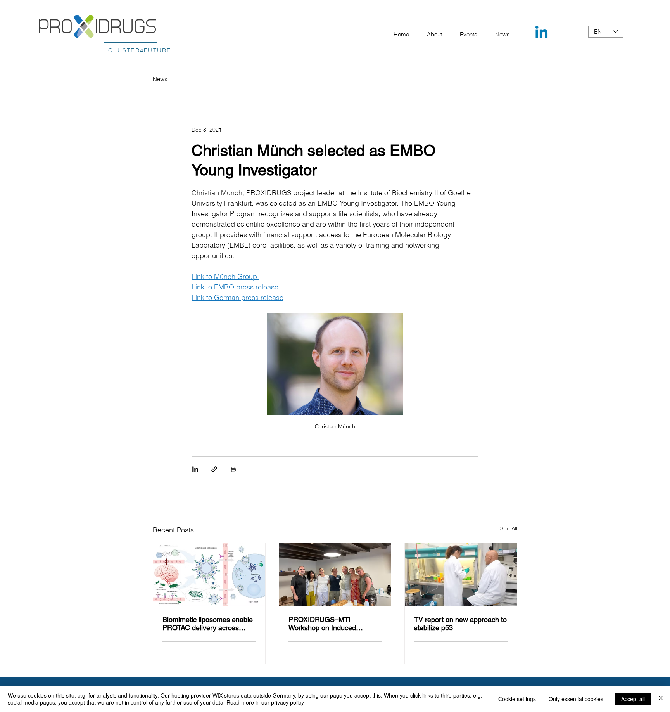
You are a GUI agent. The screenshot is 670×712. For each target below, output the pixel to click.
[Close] (660, 699)
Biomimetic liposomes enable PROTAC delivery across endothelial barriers (207, 623)
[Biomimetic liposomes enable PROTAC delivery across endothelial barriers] (209, 574)
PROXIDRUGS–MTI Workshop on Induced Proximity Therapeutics (323, 623)
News (160, 79)
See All (508, 528)
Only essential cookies (576, 699)
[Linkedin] (541, 33)
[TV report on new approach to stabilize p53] (461, 574)
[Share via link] (214, 469)
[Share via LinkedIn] (195, 469)
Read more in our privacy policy (265, 702)
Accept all (633, 699)
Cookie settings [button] (517, 699)
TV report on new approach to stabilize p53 (460, 623)
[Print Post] (233, 469)
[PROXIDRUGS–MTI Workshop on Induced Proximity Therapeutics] (335, 574)
